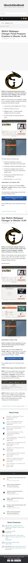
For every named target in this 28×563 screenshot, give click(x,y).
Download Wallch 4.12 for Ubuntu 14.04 (14, 198)
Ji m (6, 531)
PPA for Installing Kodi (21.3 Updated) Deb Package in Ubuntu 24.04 (14, 526)
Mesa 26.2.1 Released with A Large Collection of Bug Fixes (15, 416)
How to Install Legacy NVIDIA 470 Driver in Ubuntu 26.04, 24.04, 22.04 (15, 537)
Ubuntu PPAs (12, 531)
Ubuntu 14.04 (10, 211)
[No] (26, 559)
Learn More (17, 560)
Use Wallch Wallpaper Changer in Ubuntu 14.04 (13, 219)
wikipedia (16, 108)
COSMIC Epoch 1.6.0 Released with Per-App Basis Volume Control (16, 443)
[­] (14, 1)
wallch (15, 211)
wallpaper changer (20, 406)
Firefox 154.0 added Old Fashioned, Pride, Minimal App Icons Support (15, 458)
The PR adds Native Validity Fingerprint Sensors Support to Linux (16, 453)
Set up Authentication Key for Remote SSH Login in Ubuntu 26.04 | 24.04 (15, 547)
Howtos (4, 211)
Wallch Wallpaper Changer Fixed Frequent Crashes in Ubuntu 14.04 (13, 34)
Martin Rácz (8, 542)
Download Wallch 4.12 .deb (14, 358)
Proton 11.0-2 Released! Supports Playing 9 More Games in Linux (15, 422)
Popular (14, 473)
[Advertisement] (14, 56)
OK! (9, 560)
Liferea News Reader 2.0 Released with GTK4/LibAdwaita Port (16, 437)
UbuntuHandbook (14, 5)
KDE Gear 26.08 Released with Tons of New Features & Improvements (16, 427)
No (12, 560)
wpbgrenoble (8, 535)
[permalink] (26, 211)
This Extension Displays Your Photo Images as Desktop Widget (15, 432)
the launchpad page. (17, 179)
